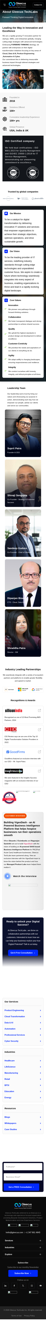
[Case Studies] (40, 1129)
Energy (8, 1098)
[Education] (40, 1091)
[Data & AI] (40, 1023)
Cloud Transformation (15, 1016)
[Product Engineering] (40, 1010)
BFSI (7, 1085)
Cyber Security (11, 1041)
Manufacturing (12, 1073)
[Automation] (40, 1029)
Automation (10, 1029)
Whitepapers (10, 1123)
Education (9, 1091)
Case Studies (11, 1129)
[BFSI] (40, 1085)
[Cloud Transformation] (40, 1017)
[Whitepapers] (40, 1123)
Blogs (7, 1117)
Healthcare (10, 1061)
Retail (7, 1079)
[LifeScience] (40, 1067)
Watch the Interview (25, 876)
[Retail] (40, 1079)
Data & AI (9, 1023)
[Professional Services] (40, 1035)
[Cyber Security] (40, 1041)
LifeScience (10, 1067)
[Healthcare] (40, 1061)
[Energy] (40, 1098)
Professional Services (15, 1035)
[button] (4, 5)
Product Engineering (14, 1010)
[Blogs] (40, 1117)
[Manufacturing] (40, 1073)
